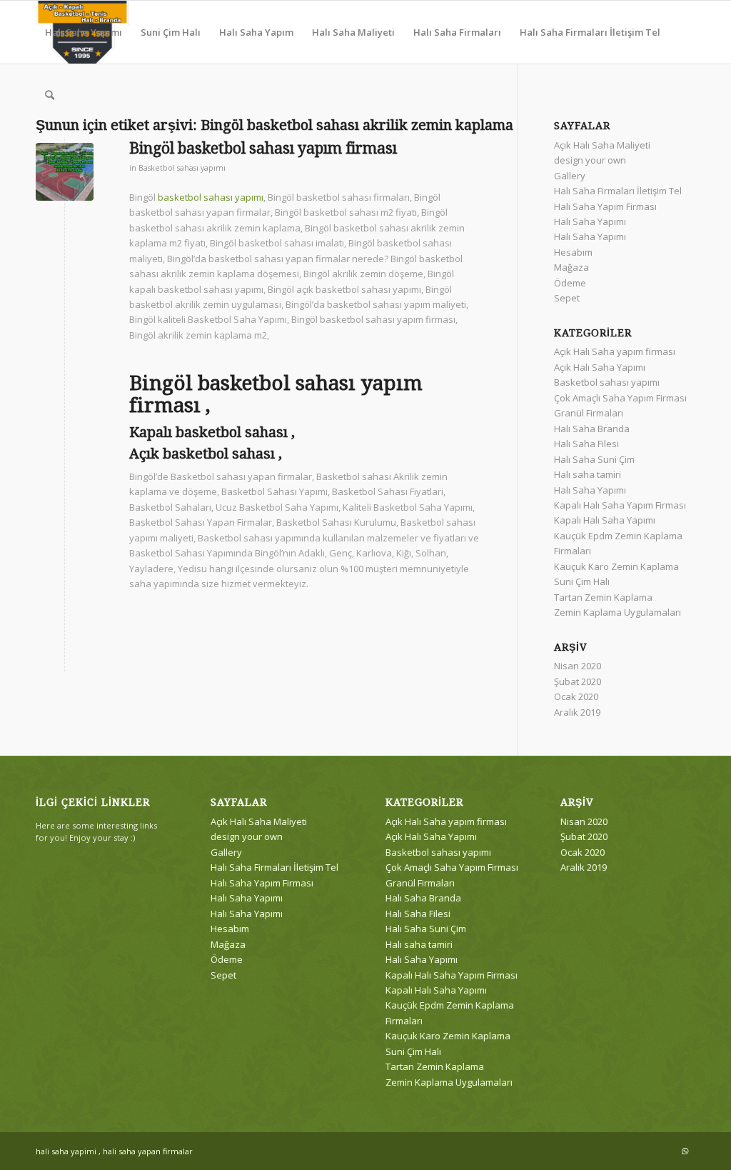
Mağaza (571, 267)
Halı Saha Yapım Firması (605, 206)
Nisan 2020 (577, 665)
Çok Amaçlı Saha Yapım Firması (620, 397)
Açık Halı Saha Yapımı (599, 367)
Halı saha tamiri (587, 474)
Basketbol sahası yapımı (182, 168)
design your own (590, 160)
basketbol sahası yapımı (210, 197)
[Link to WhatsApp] (684, 1150)
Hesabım (573, 252)
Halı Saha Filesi (586, 443)
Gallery (569, 175)
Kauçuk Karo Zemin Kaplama (616, 566)
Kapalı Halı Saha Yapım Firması (620, 505)
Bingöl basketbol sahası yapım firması (263, 148)
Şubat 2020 (577, 681)
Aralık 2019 (577, 712)
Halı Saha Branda (592, 428)
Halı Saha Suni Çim (594, 459)
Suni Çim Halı (582, 581)
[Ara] (50, 95)
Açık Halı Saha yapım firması (614, 351)
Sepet (567, 297)
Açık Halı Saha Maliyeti (602, 145)
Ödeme (570, 282)
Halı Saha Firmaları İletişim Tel (618, 190)
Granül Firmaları (588, 412)
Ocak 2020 (576, 696)
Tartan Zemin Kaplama (603, 597)
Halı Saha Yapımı (590, 221)
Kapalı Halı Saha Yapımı (604, 520)
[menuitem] (83, 32)
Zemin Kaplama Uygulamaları (617, 612)
